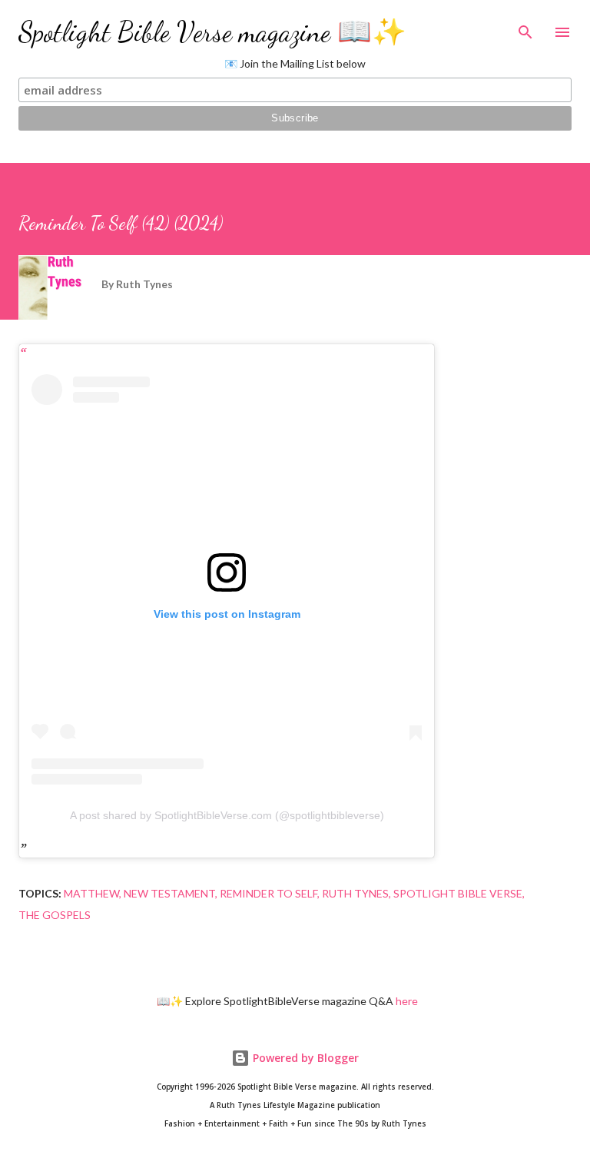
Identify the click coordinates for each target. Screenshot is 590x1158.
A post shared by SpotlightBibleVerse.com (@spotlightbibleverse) (227, 815)
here (407, 1000)
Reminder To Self (268, 893)
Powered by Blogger (304, 1057)
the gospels (54, 914)
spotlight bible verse (457, 893)
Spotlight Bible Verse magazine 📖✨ (212, 31)
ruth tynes (355, 893)
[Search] (525, 27)
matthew (91, 893)
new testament (169, 893)
